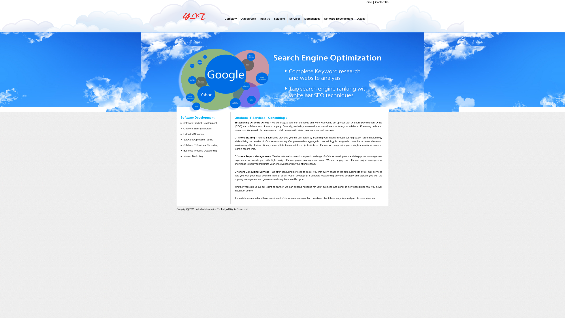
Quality (361, 18)
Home (368, 2)
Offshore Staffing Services (197, 128)
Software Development (338, 18)
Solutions (280, 18)
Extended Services (193, 134)
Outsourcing (248, 18)
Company (231, 18)
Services (295, 18)
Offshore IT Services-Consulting (200, 145)
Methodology (312, 18)
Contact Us (381, 2)
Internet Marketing (193, 156)
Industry (265, 18)
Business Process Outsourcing (200, 150)
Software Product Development (200, 123)
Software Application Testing (198, 139)
